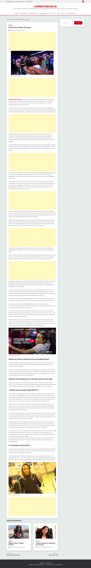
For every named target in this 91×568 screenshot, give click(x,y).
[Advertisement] (32, 41)
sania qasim (21, 30)
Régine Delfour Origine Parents (16, 544)
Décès (50, 13)
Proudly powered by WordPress (36, 564)
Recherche (79, 22)
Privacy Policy (28, 1)
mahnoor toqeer (21, 547)
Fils (54, 13)
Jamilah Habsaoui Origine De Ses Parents (45, 544)
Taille (58, 13)
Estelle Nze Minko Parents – (15, 99)
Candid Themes (59, 564)
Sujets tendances (70, 13)
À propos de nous (11, 1)
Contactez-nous (20, 1)
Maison (16, 13)
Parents (63, 13)
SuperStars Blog (45, 6)
